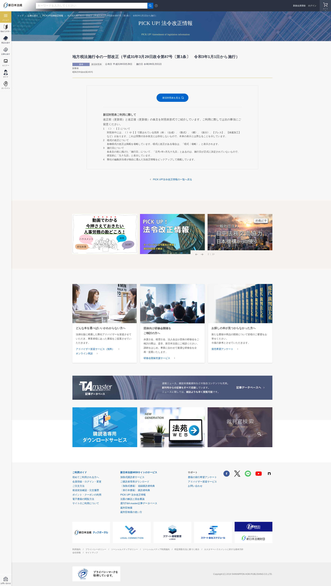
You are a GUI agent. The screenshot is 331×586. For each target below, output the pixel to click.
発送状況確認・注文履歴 (85, 490)
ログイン (312, 5)
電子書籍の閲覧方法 (83, 499)
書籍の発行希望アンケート (202, 477)
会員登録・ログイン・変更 (86, 481)
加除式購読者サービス (132, 477)
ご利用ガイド (79, 472)
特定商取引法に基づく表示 (186, 549)
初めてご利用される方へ (85, 477)
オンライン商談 (84, 353)
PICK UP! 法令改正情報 (133, 494)
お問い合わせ (195, 486)
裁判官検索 (126, 507)
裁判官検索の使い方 (131, 512)
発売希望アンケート (222, 349)
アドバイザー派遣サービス (202, 481)
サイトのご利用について (85, 503)
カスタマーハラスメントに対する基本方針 (223, 549)
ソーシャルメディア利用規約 (156, 549)
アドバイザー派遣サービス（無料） (95, 349)
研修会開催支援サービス (157, 358)
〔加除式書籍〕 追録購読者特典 (137, 486)
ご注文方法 (78, 486)
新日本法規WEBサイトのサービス (138, 472)
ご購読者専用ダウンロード (134, 481)
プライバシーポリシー (96, 549)
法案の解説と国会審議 (132, 499)
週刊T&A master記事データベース (138, 503)
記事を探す (33, 15)
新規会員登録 (299, 5)
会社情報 (76, 552)
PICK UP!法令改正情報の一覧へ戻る (172, 179)
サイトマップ (92, 552)
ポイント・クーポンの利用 (86, 494)
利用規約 (76, 549)
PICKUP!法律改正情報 (52, 15)
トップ (20, 15)
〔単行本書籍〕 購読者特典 (135, 490)
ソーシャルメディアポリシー (124, 549)
